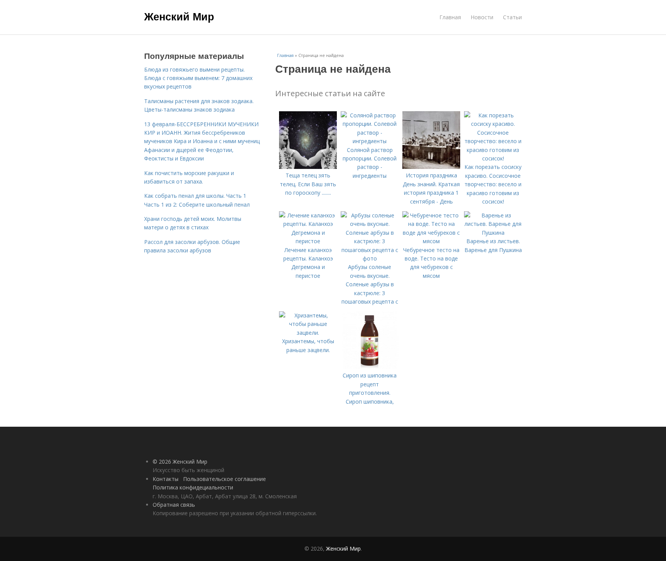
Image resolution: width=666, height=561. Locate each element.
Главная (450, 17)
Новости (482, 17)
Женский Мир (179, 16)
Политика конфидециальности (193, 487)
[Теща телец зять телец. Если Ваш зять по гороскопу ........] (308, 166)
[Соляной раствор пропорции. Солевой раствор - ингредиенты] (370, 141)
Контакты (165, 479)
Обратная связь (174, 504)
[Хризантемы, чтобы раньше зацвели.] (308, 332)
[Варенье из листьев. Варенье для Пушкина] (493, 232)
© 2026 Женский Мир (180, 461)
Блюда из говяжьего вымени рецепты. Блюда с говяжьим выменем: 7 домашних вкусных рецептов (198, 78)
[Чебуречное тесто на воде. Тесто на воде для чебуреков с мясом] (431, 241)
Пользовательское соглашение (224, 479)
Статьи (512, 17)
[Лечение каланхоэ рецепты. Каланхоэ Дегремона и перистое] (308, 241)
